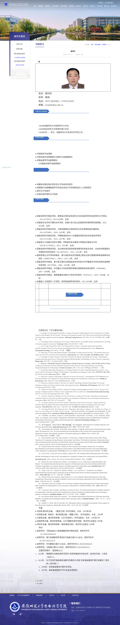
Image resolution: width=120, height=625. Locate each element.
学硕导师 (18, 65)
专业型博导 (22, 57)
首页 (35, 6)
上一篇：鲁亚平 (39, 580)
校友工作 (106, 6)
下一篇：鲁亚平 (39, 583)
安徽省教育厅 (39, 595)
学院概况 (40, 6)
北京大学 (63, 595)
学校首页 (100, 2)
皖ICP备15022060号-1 (58, 622)
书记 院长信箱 (109, 2)
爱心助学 (113, 6)
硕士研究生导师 (19, 61)
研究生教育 (64, 6)
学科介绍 (19, 44)
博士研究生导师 (19, 54)
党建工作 (85, 6)
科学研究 (71, 6)
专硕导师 (22, 65)
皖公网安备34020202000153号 (71, 622)
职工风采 (99, 6)
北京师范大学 (75, 595)
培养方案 (19, 49)
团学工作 (92, 6)
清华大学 (51, 595)
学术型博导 (17, 57)
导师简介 (104, 44)
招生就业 (78, 6)
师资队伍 (47, 6)
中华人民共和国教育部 (23, 595)
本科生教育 (55, 6)
